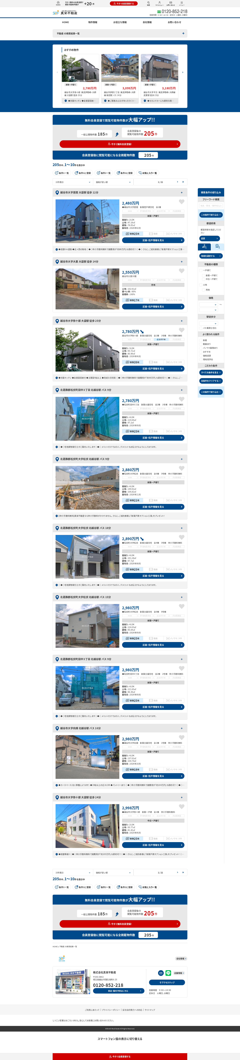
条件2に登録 (126, 172)
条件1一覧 (64, 172)
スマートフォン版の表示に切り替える (120, 1039)
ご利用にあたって (92, 1009)
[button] (182, 71)
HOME (58, 5)
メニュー (182, 5)
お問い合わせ (171, 5)
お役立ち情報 (120, 22)
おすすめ (207, 351)
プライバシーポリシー (111, 1009)
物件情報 (92, 22)
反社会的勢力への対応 (132, 1009)
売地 (208, 289)
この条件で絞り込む (210, 214)
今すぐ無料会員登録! (121, 144)
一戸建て (207, 270)
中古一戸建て (212, 279)
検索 (148, 5)
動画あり (207, 343)
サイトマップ (150, 1009)
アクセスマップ (168, 982)
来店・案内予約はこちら (118, 990)
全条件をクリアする (210, 380)
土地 (205, 284)
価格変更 (207, 355)
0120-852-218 (108, 985)
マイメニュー (160, 5)
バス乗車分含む (210, 327)
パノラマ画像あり (210, 347)
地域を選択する (208, 255)
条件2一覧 (106, 172)
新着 (205, 340)
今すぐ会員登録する (125, 3)
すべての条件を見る (209, 372)
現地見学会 (208, 359)
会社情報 (147, 22)
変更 (203, 238)
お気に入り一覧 (149, 172)
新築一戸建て (212, 275)
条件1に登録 (85, 172)
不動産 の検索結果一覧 (68, 33)
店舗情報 (178, 973)
